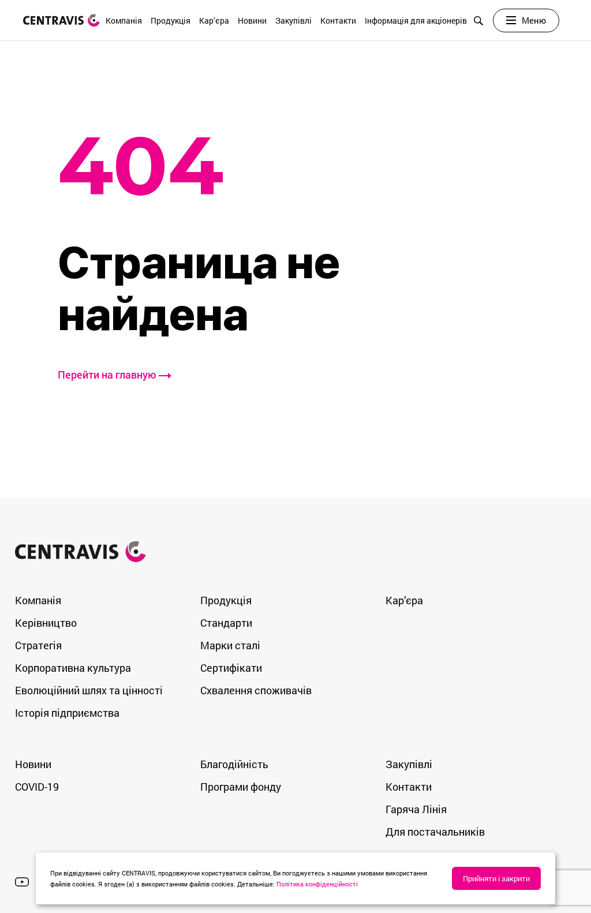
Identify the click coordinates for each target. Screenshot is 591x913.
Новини (252, 20)
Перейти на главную (108, 374)
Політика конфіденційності (317, 884)
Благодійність (234, 764)
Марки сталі (230, 645)
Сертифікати (231, 668)
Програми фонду (240, 787)
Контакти (338, 20)
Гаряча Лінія (416, 809)
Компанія (124, 20)
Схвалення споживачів (256, 690)
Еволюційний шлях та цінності (89, 690)
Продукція (170, 20)
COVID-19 (37, 787)
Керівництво (46, 623)
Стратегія (38, 645)
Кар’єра (214, 20)
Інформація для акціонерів (416, 20)
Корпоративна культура (73, 668)
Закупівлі (293, 20)
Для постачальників (435, 832)
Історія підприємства (67, 713)
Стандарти (226, 623)
